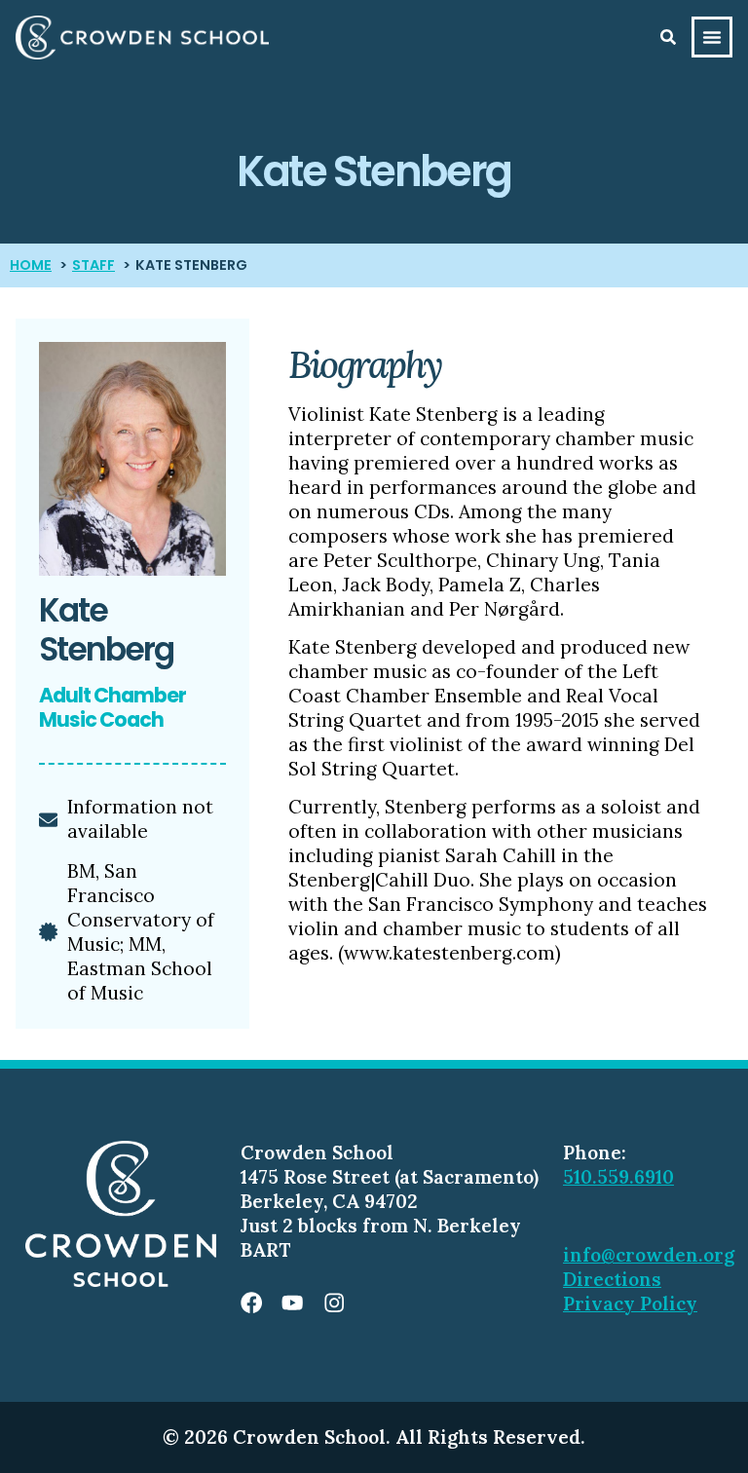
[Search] (668, 37)
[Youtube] (292, 1302)
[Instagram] (334, 1302)
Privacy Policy (630, 1303)
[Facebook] (251, 1302)
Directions (612, 1279)
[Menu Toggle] (712, 37)
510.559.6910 (618, 1177)
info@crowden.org (648, 1254)
